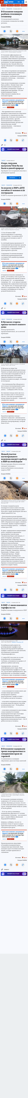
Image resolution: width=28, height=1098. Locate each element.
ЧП (4, 139)
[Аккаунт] (26, 2)
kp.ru (25, 127)
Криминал (6, 864)
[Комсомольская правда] (8, 2)
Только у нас (10, 5)
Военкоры (17, 5)
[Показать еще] (23, 31)
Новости (3, 5)
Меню (2, 2)
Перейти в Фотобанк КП (17, 637)
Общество (5, 103)
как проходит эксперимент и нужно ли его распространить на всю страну (13, 99)
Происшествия (10, 179)
